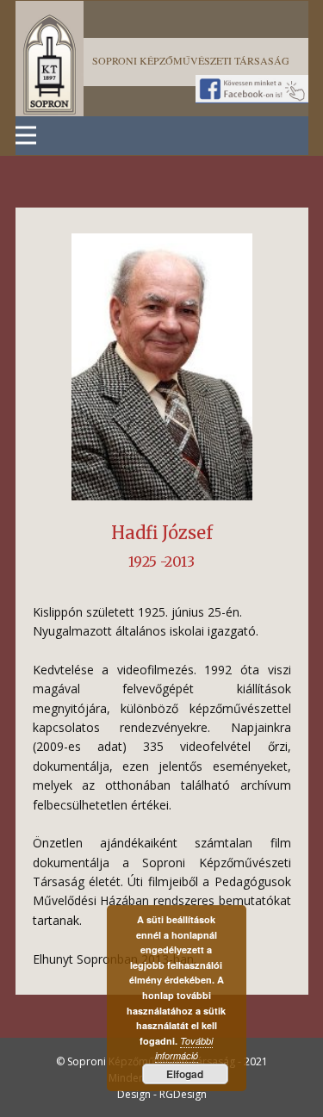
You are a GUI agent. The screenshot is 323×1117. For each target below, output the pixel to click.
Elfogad (184, 1074)
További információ (184, 1048)
